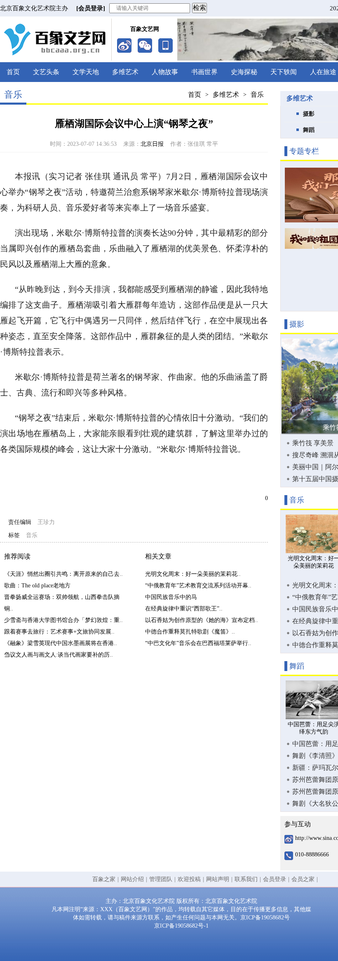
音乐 (257, 94)
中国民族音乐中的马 (171, 597)
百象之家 (103, 879)
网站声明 (217, 879)
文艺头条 (46, 71)
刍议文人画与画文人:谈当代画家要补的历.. (58, 655)
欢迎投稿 (189, 879)
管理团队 (160, 879)
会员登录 (274, 879)
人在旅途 (323, 71)
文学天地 (86, 71)
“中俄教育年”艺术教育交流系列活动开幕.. (198, 585)
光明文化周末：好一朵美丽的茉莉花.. (193, 574)
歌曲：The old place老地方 (37, 585)
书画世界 (204, 71)
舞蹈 (309, 130)
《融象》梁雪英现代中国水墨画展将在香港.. (60, 643)
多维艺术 (125, 71)
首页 (13, 71)
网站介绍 (132, 879)
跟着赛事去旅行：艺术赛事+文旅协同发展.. (59, 632)
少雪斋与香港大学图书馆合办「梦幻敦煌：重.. (63, 620)
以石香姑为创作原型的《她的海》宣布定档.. (201, 620)
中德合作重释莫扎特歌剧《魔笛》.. (190, 632)
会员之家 (303, 879)
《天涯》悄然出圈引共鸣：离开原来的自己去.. (63, 574)
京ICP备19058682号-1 (181, 926)
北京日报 (152, 144)
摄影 (309, 114)
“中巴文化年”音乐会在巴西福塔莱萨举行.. (198, 643)
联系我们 (246, 879)
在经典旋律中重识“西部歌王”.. (184, 609)
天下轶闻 (283, 71)
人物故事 (165, 71)
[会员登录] (90, 8)
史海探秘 (244, 71)
